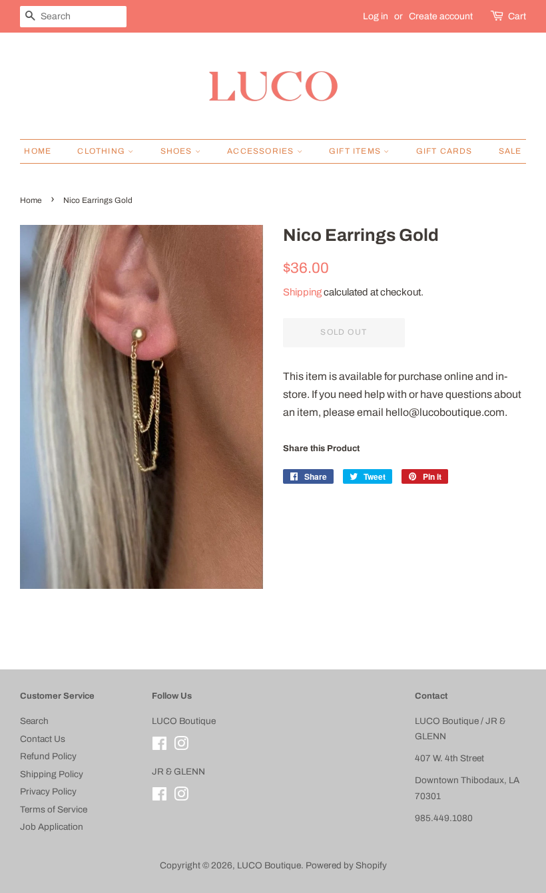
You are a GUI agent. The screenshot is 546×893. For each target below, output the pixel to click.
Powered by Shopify (346, 865)
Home (37, 151)
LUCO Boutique (269, 865)
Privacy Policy (48, 792)
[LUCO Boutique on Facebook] (159, 746)
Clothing (102, 151)
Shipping (302, 292)
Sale (510, 151)
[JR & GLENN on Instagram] (181, 797)
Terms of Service (53, 809)
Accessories (261, 151)
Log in (375, 16)
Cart (517, 16)
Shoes (177, 151)
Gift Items (356, 151)
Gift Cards (444, 151)
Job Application (51, 827)
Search (34, 721)
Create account (441, 16)
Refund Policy (48, 756)
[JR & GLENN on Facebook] (159, 797)
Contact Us (42, 739)
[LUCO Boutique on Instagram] (181, 746)
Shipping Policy (51, 774)
